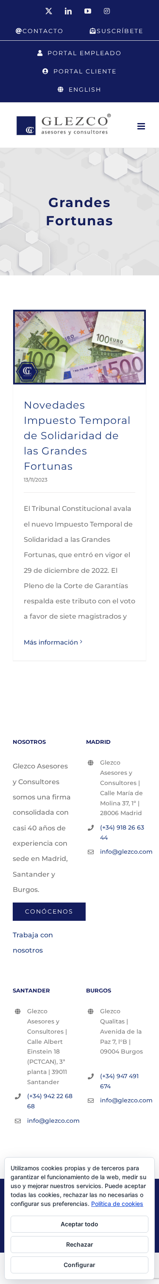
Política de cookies (117, 1203)
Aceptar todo (79, 1224)
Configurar (79, 1264)
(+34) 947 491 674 (119, 1081)
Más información (51, 642)
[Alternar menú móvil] (141, 126)
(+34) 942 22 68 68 (50, 1101)
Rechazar (79, 1244)
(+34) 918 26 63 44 (122, 832)
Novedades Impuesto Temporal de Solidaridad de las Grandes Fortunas (77, 435)
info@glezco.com (123, 851)
